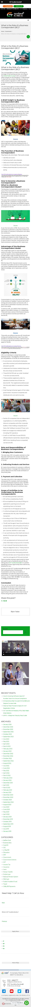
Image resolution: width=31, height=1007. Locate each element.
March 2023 (6, 746)
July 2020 (6, 807)
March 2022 (6, 775)
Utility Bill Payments (9, 886)
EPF (4, 855)
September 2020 (8, 802)
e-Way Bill (6, 850)
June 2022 (6, 768)
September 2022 (8, 761)
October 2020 (7, 799)
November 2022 (8, 756)
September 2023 (8, 736)
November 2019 (8, 819)
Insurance (6, 867)
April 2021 (6, 785)
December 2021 (8, 782)
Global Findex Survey (9, 76)
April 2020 (6, 814)
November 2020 (8, 797)
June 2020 (6, 809)
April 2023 (6, 744)
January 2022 (7, 780)
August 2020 (7, 804)
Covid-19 (5, 845)
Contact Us (28, 36)
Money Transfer (8, 872)
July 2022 (6, 765)
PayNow (8, 6)
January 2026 (7, 724)
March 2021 (6, 787)
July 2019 (6, 829)
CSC (4, 847)
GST (4, 862)
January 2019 (7, 831)
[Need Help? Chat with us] (26, 1002)
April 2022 (6, 773)
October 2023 (7, 734)
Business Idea (7, 842)
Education (6, 852)
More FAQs (15, 962)
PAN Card (6, 879)
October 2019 (7, 821)
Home (2, 31)
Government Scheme (9, 859)
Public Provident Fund (10, 881)
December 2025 (8, 727)
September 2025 (8, 731)
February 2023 (7, 748)
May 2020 (6, 812)
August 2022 (7, 763)
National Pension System (10, 876)
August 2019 (7, 826)
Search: (5, 629)
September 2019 (8, 824)
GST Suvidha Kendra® (15, 563)
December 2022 (8, 753)
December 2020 (8, 795)
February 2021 (7, 790)
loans (4, 869)
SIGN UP (19, 6)
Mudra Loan (6, 874)
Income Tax (6, 864)
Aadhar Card (7, 840)
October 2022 (7, 758)
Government (8, 31)
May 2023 (6, 741)
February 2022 (7, 778)
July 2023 (6, 739)
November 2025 (8, 729)
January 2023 (7, 751)
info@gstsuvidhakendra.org (14, 982)
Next (3, 903)
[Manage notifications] (3, 1003)
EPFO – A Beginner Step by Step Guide (15, 715)
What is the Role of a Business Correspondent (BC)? (15, 68)
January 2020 (7, 816)
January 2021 (7, 792)
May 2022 (6, 770)
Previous (4, 921)
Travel (5, 884)
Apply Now (15, 931)
